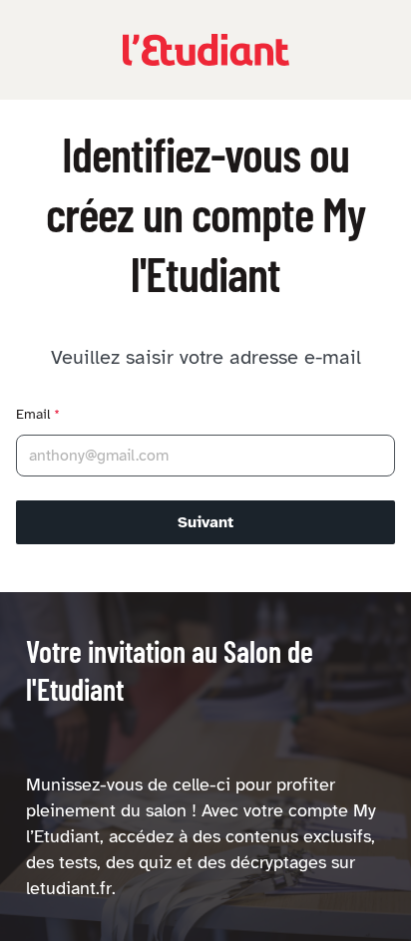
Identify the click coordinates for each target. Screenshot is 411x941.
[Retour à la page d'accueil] (206, 50)
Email (38, 414)
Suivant (205, 522)
